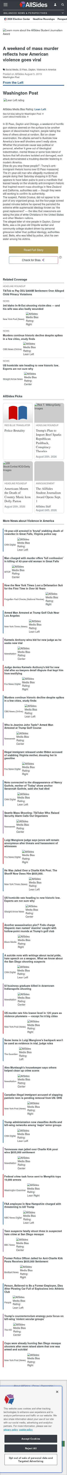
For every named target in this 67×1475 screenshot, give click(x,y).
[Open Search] (63, 4)
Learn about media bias (14, 116)
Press (35, 1386)
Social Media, (12, 69)
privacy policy (11, 1429)
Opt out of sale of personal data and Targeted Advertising (31, 1459)
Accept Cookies (30, 1438)
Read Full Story (33, 250)
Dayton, (32, 69)
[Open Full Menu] (5, 4)
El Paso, (24, 69)
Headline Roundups (44, 19)
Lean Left (40, 109)
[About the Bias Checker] (60, 257)
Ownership (47, 1386)
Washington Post (11, 77)
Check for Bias (31, 260)
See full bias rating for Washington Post (22, 113)
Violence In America (46, 69)
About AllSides (22, 1386)
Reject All (31, 1448)
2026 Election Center (18, 19)
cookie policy (26, 1429)
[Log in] (55, 4)
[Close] (57, 1392)
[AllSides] (33, 5)
